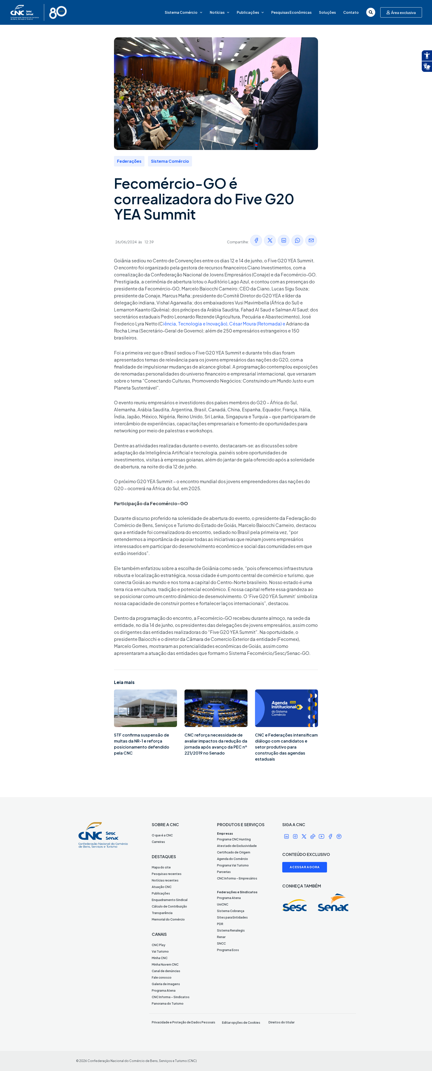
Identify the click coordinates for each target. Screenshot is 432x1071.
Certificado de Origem (233, 852)
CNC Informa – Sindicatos (171, 997)
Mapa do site (161, 867)
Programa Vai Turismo (233, 865)
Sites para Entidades (232, 917)
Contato (351, 12)
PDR (220, 924)
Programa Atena (164, 990)
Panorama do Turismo (168, 1003)
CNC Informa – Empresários (237, 878)
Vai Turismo (160, 951)
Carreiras (158, 842)
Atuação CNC (162, 887)
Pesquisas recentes (167, 874)
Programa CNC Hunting (234, 839)
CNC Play (158, 945)
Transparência (162, 913)
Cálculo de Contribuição (169, 906)
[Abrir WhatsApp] (419, 1058)
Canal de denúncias (166, 971)
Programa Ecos (228, 950)
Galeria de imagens (166, 984)
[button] (256, 240)
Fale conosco (162, 977)
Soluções (327, 12)
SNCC (221, 943)
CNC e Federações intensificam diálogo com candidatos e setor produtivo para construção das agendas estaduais (286, 747)
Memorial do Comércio (168, 919)
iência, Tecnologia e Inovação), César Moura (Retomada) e (224, 323)
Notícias (217, 12)
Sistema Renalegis (231, 930)
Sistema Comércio (181, 12)
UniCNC (222, 904)
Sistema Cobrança (230, 911)
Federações (129, 161)
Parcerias (224, 872)
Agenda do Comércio (232, 859)
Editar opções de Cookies (241, 1022)
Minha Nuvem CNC (165, 964)
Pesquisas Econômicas (291, 12)
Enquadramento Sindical (170, 900)
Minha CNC (160, 958)
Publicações (248, 12)
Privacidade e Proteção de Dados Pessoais (183, 1022)
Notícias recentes (165, 880)
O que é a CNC (162, 835)
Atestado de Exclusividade (237, 846)
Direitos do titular (281, 1022)
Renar (221, 937)
